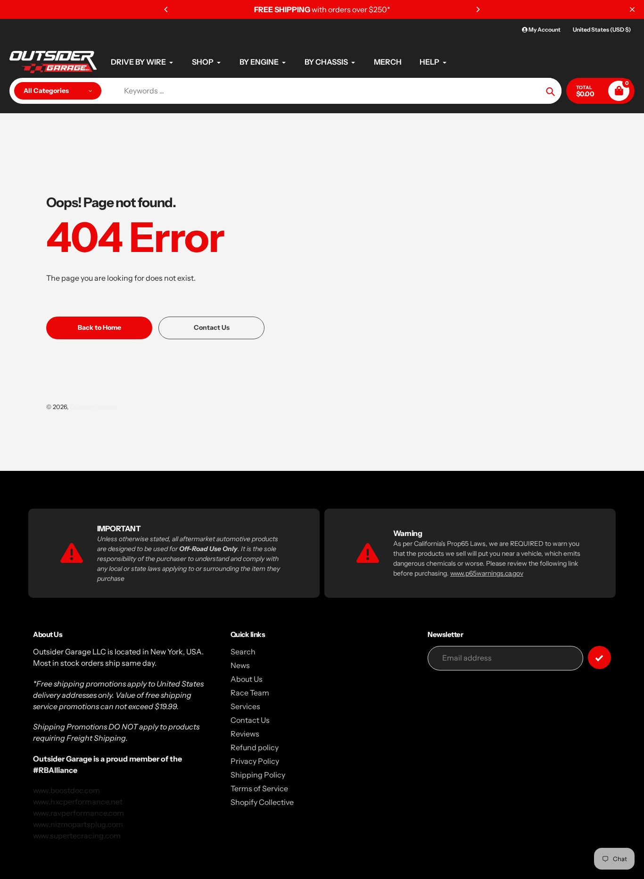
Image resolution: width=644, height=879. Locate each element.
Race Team (250, 692)
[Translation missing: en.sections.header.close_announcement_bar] (632, 9)
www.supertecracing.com (77, 835)
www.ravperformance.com (78, 813)
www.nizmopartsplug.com (78, 824)
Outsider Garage (93, 406)
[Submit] (599, 657)
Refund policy (255, 747)
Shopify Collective (262, 802)
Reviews (245, 733)
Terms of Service (259, 788)
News (240, 665)
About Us (247, 679)
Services (245, 706)
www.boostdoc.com (66, 790)
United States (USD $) (602, 29)
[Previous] (166, 9)
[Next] (477, 9)
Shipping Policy (258, 774)
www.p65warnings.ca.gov (486, 573)
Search (243, 651)
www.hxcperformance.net (78, 801)
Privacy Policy (255, 761)
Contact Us (250, 720)
